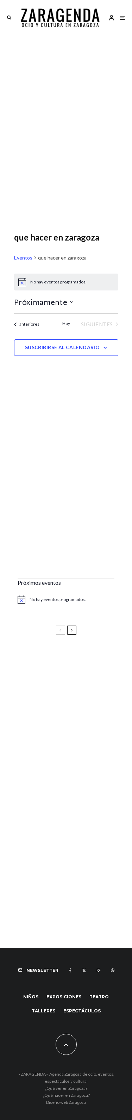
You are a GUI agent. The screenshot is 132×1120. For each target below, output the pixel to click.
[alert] (66, 282)
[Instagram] (99, 970)
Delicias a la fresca (44, 759)
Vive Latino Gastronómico (55, 690)
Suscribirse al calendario (62, 347)
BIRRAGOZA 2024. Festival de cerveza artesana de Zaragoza (61, 725)
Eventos (23, 258)
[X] (84, 970)
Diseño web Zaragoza (66, 1102)
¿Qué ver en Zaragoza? (66, 1088)
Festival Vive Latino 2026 (53, 659)
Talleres (43, 1010)
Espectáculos (82, 1010)
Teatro (99, 996)
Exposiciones (63, 996)
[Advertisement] (66, 104)
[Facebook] (70, 970)
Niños (30, 996)
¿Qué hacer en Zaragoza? (66, 1095)
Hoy (66, 323)
